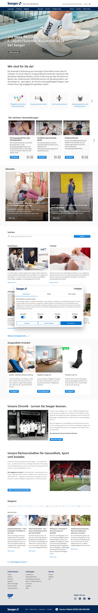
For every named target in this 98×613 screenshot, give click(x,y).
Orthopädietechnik (31, 577)
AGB (26, 609)
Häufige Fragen (56, 9)
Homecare (29, 584)
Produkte (19, 9)
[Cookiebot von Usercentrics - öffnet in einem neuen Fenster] (75, 289)
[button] (28, 157)
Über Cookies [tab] (72, 294)
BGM (27, 588)
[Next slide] (91, 101)
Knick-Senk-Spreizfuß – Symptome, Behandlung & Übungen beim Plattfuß (38, 531)
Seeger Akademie (13, 588)
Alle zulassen (71, 323)
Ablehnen (27, 323)
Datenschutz (33, 609)
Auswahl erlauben (49, 323)
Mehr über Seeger (56, 439)
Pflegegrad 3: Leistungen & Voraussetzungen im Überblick (58, 531)
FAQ (49, 579)
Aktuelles (40, 9)
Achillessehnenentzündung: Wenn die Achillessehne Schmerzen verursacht (80, 531)
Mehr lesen (12, 218)
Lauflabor (28, 586)
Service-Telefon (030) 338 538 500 (72, 4)
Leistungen (11, 9)
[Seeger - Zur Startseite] (14, 3)
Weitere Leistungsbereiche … (18, 336)
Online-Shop (86, 9)
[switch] (40, 317)
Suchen (82, 236)
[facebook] (84, 599)
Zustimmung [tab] (26, 294)
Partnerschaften (12, 586)
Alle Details (14, 157)
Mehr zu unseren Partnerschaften (19, 490)
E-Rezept (53, 246)
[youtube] (89, 599)
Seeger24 (10, 581)
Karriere (47, 9)
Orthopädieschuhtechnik (33, 579)
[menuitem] (76, 4)
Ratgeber (26, 9)
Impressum (42, 609)
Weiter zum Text (14, 52)
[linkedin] (79, 599)
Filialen (72, 9)
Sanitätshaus (12, 246)
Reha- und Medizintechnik (33, 581)
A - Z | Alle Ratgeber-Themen (17, 562)
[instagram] (75, 599)
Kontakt (78, 9)
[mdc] (10, 596)
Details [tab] (49, 294)
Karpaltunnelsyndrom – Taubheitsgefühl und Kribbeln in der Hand (17, 531)
